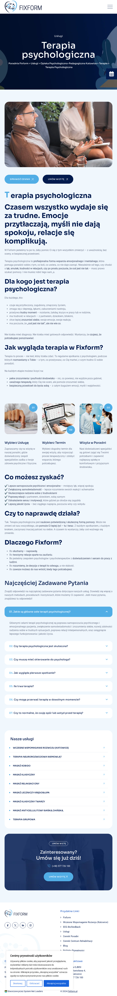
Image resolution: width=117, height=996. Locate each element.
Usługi (66, 931)
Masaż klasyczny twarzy (29, 801)
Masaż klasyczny (24, 774)
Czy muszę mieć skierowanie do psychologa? (39, 659)
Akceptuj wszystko (56, 983)
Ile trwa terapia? (21, 686)
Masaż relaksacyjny (26, 783)
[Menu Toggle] (109, 7)
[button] (58, 612)
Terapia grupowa (24, 819)
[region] (39, 970)
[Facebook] (8, 925)
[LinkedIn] (23, 925)
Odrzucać (34, 983)
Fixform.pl (72, 991)
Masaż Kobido (21, 765)
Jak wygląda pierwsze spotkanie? (32, 672)
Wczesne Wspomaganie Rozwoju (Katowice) (41, 747)
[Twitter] (15, 925)
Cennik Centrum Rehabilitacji (77, 941)
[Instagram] (30, 925)
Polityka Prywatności (73, 950)
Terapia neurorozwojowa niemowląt (37, 756)
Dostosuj (17, 983)
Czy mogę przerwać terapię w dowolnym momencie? (44, 699)
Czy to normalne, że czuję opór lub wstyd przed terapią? (46, 713)
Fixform (67, 917)
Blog (65, 945)
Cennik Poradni (70, 936)
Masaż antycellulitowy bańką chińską (38, 810)
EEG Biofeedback (72, 927)
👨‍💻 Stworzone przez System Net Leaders (24, 991)
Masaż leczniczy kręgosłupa (31, 792)
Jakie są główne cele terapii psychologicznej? (40, 611)
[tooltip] (111, 73)
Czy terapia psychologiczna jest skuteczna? (38, 646)
